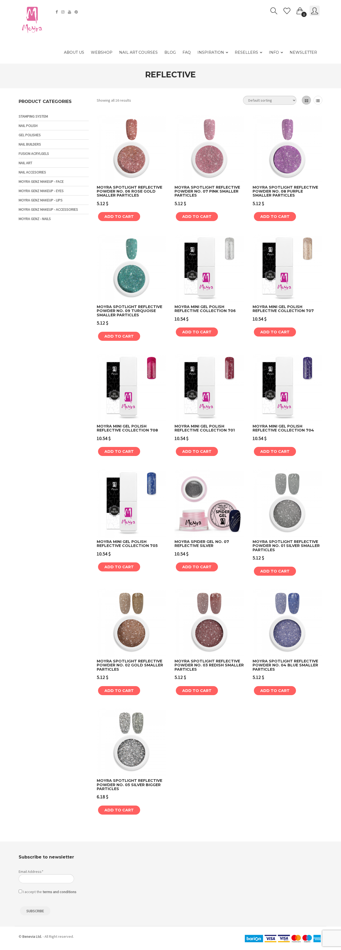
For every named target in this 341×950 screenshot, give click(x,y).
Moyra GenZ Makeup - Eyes (41, 190)
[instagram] (63, 12)
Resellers (246, 52)
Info (274, 52)
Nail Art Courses (138, 52)
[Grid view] (306, 100)
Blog (170, 52)
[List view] (318, 100)
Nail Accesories (32, 172)
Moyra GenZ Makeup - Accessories (48, 209)
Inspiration (210, 52)
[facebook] (57, 12)
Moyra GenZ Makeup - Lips (41, 200)
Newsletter (303, 52)
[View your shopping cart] (300, 9)
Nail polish (28, 125)
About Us (74, 52)
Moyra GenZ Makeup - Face (41, 181)
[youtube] (70, 12)
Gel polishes (30, 134)
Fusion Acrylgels (34, 153)
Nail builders (30, 144)
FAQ (186, 52)
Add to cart (119, 216)
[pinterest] (76, 12)
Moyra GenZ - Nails (35, 218)
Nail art (25, 162)
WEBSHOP (101, 52)
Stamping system (33, 116)
